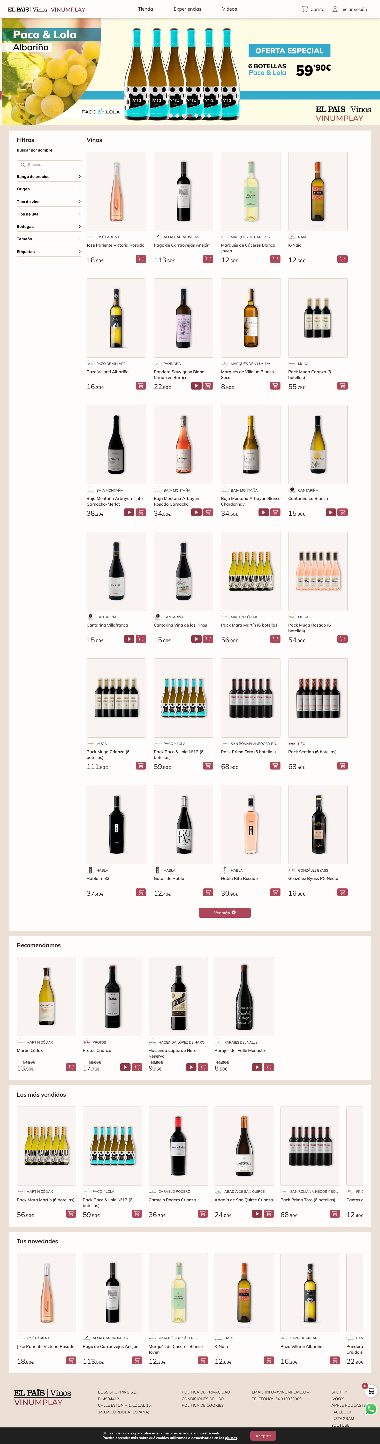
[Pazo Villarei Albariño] (116, 318)
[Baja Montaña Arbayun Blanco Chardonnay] (250, 444)
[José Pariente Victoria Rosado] (116, 191)
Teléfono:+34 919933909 (277, 1398)
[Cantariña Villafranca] (116, 571)
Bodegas (25, 226)
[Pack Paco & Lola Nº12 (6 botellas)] (183, 698)
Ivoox (337, 1398)
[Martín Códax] (46, 996)
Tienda (145, 9)
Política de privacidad (206, 1392)
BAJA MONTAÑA (109, 490)
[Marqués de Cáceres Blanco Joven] (250, 191)
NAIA (302, 237)
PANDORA (172, 364)
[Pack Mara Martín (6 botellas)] (250, 571)
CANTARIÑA (308, 490)
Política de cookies (203, 1405)
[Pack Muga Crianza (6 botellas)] (116, 698)
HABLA (102, 870)
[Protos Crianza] (112, 996)
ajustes (231, 1438)
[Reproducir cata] (196, 386)
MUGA (303, 364)
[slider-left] (12, 71)
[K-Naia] (318, 191)
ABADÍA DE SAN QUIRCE (244, 1191)
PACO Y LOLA (175, 744)
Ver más (222, 912)
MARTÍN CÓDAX (244, 617)
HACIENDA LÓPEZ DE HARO (181, 1042)
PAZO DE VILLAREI (111, 364)
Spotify (339, 1392)
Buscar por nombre (34, 150)
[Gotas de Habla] (183, 824)
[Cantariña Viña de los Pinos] (183, 571)
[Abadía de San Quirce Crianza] (244, 1146)
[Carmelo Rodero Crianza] (178, 1146)
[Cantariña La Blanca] (318, 444)
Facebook (341, 1412)
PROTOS (99, 1042)
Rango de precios (33, 176)
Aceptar (263, 1435)
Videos (229, 9)
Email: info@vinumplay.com (281, 1392)
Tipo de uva (28, 214)
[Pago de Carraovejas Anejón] (183, 191)
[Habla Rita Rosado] (250, 824)
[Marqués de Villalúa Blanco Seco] (250, 318)
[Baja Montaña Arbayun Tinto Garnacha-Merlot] (116, 444)
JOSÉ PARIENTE (108, 237)
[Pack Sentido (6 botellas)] (318, 698)
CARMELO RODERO (174, 1191)
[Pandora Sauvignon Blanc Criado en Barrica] (183, 318)
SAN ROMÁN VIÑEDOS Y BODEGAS (255, 744)
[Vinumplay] (46, 8)
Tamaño (24, 239)
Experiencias (187, 9)
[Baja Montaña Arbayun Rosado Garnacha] (183, 444)
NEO (301, 744)
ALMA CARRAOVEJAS (181, 237)
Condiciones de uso (203, 1398)
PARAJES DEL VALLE (240, 1042)
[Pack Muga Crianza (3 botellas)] (318, 318)
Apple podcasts (348, 1405)
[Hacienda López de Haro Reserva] (178, 996)
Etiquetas (26, 251)
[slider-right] (367, 71)
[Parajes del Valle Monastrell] (244, 996)
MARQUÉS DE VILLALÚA (250, 364)
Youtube (340, 1425)
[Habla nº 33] (116, 824)
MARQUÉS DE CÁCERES (250, 237)
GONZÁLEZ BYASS (313, 870)
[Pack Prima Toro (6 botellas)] (250, 698)
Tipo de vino (28, 201)
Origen (23, 189)
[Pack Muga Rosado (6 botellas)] (318, 571)
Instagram (342, 1418)
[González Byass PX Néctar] (318, 824)
